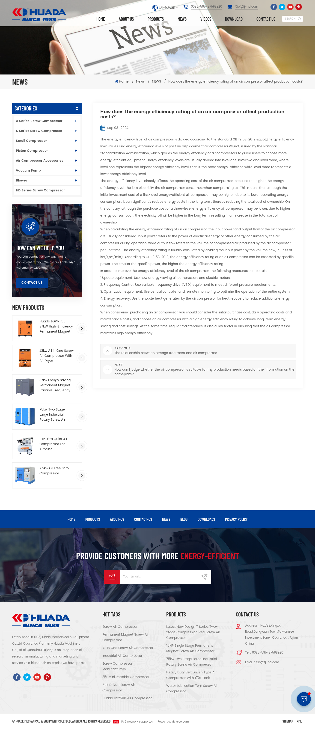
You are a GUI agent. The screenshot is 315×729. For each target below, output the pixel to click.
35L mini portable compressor (125, 677)
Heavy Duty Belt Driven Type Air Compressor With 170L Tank (191, 675)
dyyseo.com (180, 722)
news (166, 519)
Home (100, 19)
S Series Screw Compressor (39, 131)
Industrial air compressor (122, 655)
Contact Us (32, 282)
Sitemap (287, 721)
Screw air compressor (119, 626)
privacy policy (236, 519)
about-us (117, 519)
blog (183, 519)
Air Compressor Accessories (39, 160)
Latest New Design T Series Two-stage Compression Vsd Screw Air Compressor (193, 632)
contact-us (143, 519)
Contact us (265, 19)
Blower (21, 180)
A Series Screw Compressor (39, 121)
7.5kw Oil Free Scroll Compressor (54, 471)
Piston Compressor (32, 150)
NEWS (156, 81)
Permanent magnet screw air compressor (125, 637)
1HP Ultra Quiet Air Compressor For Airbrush (53, 444)
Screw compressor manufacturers (117, 666)
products (92, 519)
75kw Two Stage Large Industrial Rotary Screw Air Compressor (52, 414)
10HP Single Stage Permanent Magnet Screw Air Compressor (190, 648)
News (182, 19)
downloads (206, 519)
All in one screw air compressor (127, 648)
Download (234, 19)
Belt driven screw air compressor (118, 687)
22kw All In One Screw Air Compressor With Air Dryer (56, 355)
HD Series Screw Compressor (40, 190)
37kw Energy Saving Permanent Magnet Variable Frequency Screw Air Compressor (56, 385)
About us (126, 19)
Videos (205, 19)
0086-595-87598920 (206, 6)
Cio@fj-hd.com (246, 6)
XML (299, 721)
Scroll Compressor (31, 140)
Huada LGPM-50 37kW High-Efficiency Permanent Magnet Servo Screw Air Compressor (56, 326)
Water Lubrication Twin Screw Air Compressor (192, 688)
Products (156, 19)
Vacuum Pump (28, 170)
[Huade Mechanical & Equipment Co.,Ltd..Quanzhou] (40, 14)
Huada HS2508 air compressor (127, 698)
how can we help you (40, 248)
